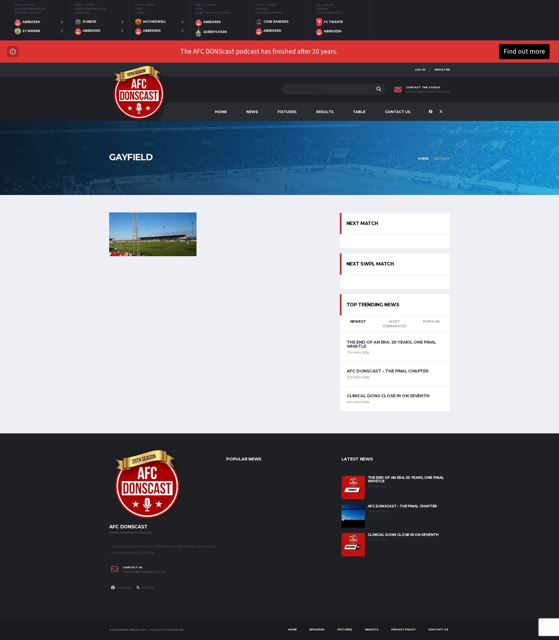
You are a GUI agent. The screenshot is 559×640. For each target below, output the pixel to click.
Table (359, 112)
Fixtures (286, 112)
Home (221, 112)
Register (442, 69)
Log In (420, 69)
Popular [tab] (431, 321)
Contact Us (397, 112)
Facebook (124, 587)
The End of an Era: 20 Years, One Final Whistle (391, 344)
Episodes (317, 629)
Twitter (147, 587)
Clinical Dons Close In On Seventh (388, 395)
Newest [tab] (358, 321)
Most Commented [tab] (394, 323)
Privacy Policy (403, 629)
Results (324, 112)
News (252, 112)
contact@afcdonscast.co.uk (428, 91)
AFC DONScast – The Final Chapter (388, 371)
